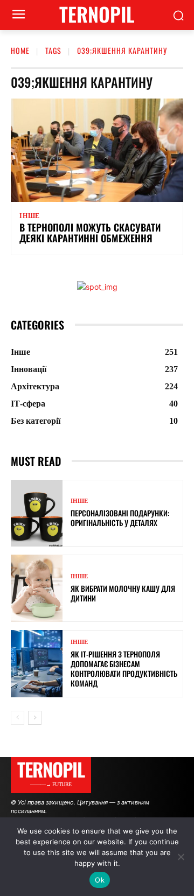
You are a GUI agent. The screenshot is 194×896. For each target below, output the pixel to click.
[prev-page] (17, 718)
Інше (29, 216)
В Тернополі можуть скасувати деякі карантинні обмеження (90, 232)
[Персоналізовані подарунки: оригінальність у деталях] (37, 513)
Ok (100, 880)
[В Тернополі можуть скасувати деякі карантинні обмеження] (97, 150)
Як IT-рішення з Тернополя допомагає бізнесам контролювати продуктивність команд (124, 668)
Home (20, 50)
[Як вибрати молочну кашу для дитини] (37, 588)
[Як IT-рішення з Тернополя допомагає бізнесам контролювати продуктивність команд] (37, 663)
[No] (180, 856)
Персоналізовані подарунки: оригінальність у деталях (120, 517)
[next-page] (34, 718)
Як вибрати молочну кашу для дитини (123, 593)
